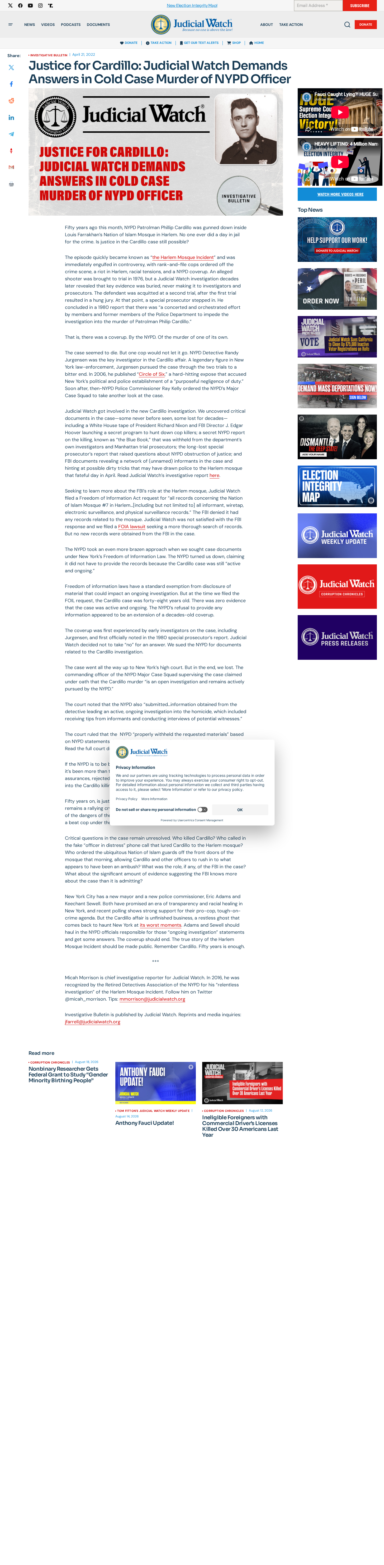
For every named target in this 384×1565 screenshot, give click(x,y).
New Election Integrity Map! (192, 5)
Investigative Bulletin (49, 55)
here (214, 475)
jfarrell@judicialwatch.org (92, 1022)
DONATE (131, 43)
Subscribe (359, 5)
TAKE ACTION (161, 43)
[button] (10, 24)
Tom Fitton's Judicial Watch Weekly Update (153, 1110)
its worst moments (160, 925)
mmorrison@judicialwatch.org (152, 999)
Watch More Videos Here (340, 194)
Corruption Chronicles (50, 1062)
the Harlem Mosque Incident (183, 257)
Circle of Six (152, 374)
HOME (259, 43)
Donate (365, 24)
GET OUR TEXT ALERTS (201, 43)
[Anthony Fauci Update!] (155, 1083)
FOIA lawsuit (131, 526)
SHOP (236, 43)
